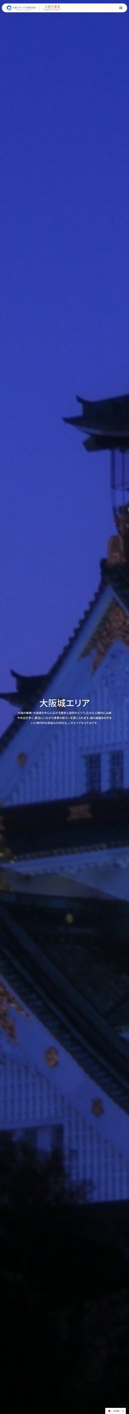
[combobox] (115, 1411)
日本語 (116, 1411)
